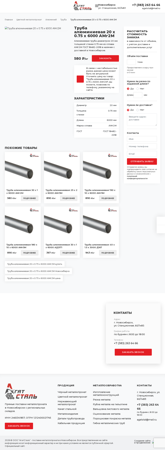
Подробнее (29, 198)
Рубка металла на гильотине (110, 404)
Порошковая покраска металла (112, 418)
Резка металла (101, 399)
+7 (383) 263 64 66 (146, 5)
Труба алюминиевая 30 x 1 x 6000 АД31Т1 (61, 246)
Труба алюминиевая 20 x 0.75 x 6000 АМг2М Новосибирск (38, 271)
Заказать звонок (133, 352)
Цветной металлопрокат (72, 396)
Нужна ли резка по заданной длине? (138, 82)
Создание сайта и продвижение (142, 442)
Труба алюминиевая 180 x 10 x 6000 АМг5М (21, 246)
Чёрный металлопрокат (72, 392)
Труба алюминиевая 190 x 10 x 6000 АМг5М (100, 191)
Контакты (133, 133)
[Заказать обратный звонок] (161, 229)
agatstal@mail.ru (151, 8)
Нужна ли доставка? (139, 105)
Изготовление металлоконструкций (106, 393)
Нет (142, 88)
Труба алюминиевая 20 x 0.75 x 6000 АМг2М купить (34, 264)
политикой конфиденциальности (137, 177)
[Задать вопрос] (161, 221)
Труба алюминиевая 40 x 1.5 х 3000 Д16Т (100, 246)
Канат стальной (67, 409)
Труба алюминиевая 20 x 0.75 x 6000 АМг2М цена (33, 278)
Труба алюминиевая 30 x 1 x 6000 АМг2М (22, 191)
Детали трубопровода (71, 418)
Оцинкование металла (106, 413)
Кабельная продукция (71, 423)
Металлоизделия (68, 413)
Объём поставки (137, 56)
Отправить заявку (142, 161)
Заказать (105, 58)
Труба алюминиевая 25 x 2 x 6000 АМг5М (61, 191)
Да (132, 88)
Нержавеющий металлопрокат (67, 403)
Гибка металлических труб (109, 423)
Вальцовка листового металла (111, 409)
